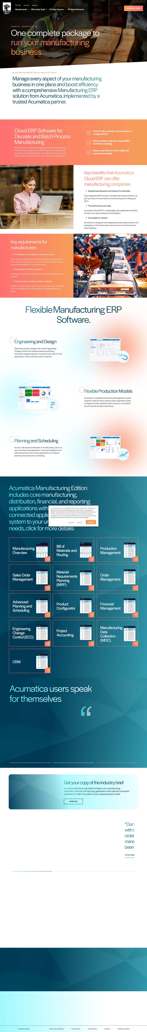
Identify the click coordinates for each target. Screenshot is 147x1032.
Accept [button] (91, 522)
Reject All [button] (79, 522)
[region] (74, 734)
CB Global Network (76, 9)
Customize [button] (71, 522)
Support (34, 5)
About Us (101, 1001)
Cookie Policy (92, 1029)
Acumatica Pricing (81, 1007)
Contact (26, 5)
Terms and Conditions (56, 1029)
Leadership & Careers (105, 1004)
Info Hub (18, 5)
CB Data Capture (104, 1007)
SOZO (128, 1029)
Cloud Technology (81, 1004)
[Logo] (7, 8)
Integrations (79, 1010)
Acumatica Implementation (84, 1013)
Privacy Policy (75, 1029)
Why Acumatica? (81, 1001)
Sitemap (107, 1029)
